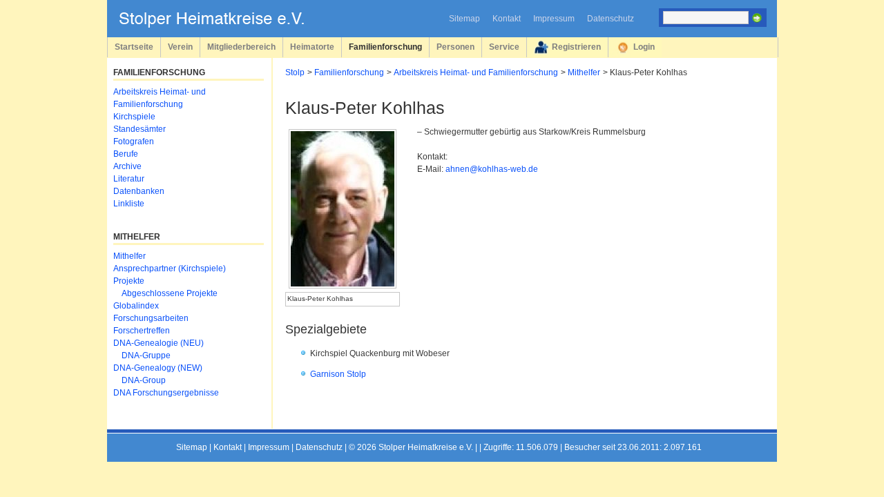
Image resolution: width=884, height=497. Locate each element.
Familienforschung (385, 46)
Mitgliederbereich (241, 46)
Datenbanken (138, 191)
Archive (127, 166)
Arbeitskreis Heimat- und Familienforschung (476, 72)
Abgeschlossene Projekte (170, 293)
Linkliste (128, 203)
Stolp (295, 72)
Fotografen (133, 141)
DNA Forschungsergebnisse (166, 393)
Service (504, 46)
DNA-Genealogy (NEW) (157, 368)
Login (644, 46)
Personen (455, 46)
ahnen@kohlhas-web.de (491, 169)
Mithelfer (584, 72)
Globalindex (136, 306)
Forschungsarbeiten (151, 318)
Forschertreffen (141, 330)
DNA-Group (144, 380)
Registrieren (576, 46)
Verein (180, 46)
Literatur (128, 179)
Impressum (554, 18)
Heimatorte (312, 46)
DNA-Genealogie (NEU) (158, 343)
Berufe (125, 154)
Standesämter (139, 129)
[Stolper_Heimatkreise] (221, 25)
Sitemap (464, 18)
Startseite (134, 46)
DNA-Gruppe (146, 355)
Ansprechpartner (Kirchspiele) (169, 268)
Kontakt (506, 18)
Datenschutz (610, 18)
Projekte (128, 281)
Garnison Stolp (338, 374)
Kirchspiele (134, 116)
